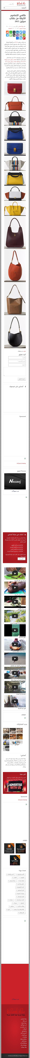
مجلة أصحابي (21, 26)
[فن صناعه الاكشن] (15, 602)
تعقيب (24, 351)
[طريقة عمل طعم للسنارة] (15, 573)
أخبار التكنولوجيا (20, 887)
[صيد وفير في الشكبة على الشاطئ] (15, 659)
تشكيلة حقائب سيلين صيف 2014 (12, 61)
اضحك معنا (21, 880)
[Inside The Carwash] (15, 687)
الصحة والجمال (21, 896)
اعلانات (15, 877)
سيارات (11, 900)
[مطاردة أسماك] (15, 630)
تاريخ (9, 909)
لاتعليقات (10, 28)
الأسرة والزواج (21, 874)
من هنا (20, 559)
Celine (16, 42)
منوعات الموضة (22, 28)
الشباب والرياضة (20, 900)
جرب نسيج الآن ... (15, 999)
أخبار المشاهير (21, 890)
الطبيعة (22, 877)
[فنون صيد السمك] (15, 701)
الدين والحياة (11, 874)
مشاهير (12, 906)
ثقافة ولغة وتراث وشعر (19, 909)
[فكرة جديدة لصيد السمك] (15, 588)
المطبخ (22, 903)
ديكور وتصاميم (21, 884)
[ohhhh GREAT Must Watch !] (15, 644)
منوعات (15, 903)
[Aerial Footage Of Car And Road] (15, 616)
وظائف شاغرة (21, 906)
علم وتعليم (21, 912)
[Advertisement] (15, 438)
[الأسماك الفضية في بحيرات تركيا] (15, 673)
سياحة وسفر (12, 880)
